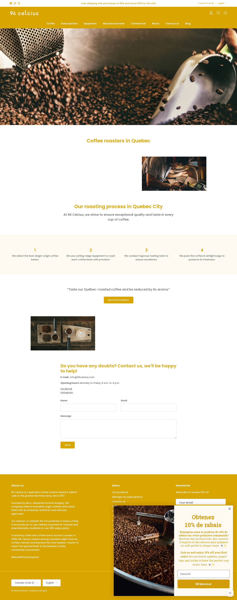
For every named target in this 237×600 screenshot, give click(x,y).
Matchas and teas (114, 23)
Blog (188, 23)
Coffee (50, 23)
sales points (62, 528)
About (155, 23)
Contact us (172, 23)
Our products (120, 492)
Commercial (138, 23)
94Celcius (23, 590)
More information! (118, 300)
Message (65, 416)
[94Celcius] (24, 13)
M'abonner (204, 584)
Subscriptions (69, 23)
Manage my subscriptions (127, 496)
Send (67, 445)
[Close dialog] (229, 509)
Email (124, 400)
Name (63, 400)
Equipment (90, 23)
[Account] (210, 13)
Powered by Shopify (38, 590)
